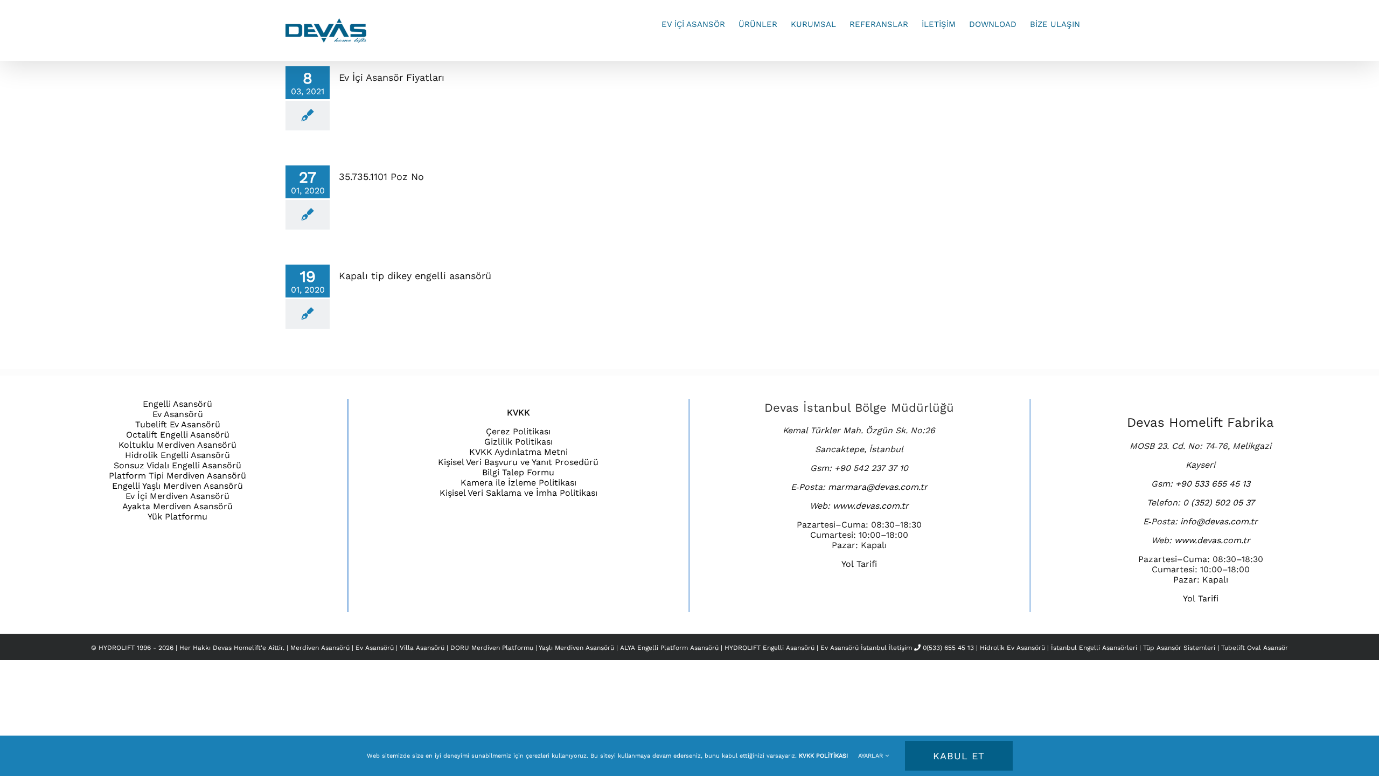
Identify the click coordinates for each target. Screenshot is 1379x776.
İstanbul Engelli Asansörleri (1094, 648)
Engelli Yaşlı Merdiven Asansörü (177, 486)
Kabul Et (959, 755)
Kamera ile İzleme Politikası (518, 482)
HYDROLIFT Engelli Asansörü (771, 648)
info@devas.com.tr (1219, 521)
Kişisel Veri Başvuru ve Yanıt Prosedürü (518, 462)
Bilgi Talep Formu (518, 472)
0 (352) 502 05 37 (1219, 502)
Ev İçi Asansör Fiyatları (391, 77)
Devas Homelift (237, 648)
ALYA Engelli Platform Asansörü (670, 648)
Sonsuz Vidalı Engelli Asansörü (177, 465)
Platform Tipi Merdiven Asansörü (177, 475)
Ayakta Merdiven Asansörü (177, 506)
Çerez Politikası (518, 431)
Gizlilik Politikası (518, 441)
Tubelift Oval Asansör (1254, 648)
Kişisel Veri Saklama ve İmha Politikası (518, 493)
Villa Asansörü (423, 648)
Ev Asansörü (177, 414)
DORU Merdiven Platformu (492, 648)
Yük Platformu (177, 516)
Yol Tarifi (859, 564)
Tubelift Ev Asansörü (177, 424)
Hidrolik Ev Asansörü (1012, 648)
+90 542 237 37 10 (871, 468)
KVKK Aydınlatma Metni (518, 452)
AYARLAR (871, 755)
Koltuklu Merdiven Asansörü (177, 445)
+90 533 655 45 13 (1212, 484)
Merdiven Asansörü (321, 648)
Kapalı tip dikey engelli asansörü (415, 275)
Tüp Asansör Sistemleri (1179, 648)
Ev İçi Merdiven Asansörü (177, 496)
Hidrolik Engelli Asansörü (177, 455)
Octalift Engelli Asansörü (177, 434)
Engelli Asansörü (177, 404)
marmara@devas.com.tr (878, 487)
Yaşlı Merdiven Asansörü (577, 648)
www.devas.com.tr (871, 506)
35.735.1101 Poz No (381, 176)
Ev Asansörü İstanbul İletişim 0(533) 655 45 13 (897, 648)
